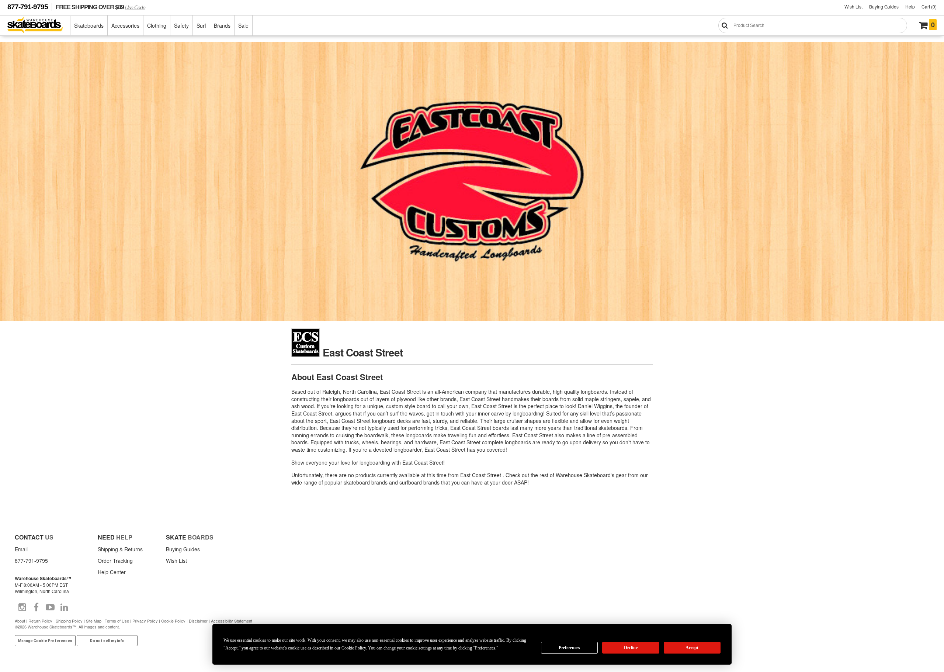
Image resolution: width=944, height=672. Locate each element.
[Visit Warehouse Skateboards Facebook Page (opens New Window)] (36, 607)
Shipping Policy (69, 621)
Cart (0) (929, 6)
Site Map (93, 621)
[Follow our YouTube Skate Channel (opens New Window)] (50, 607)
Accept (692, 647)
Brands (222, 25)
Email (21, 549)
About (20, 621)
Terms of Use (117, 621)
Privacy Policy (145, 621)
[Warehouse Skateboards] (38, 25)
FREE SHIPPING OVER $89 (100, 7)
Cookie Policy (173, 621)
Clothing (156, 25)
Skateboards (89, 25)
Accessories (125, 25)
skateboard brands (366, 482)
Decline (631, 647)
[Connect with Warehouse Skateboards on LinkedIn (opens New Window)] (64, 607)
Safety (181, 25)
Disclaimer (198, 621)
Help (910, 6)
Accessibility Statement (231, 621)
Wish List (853, 6)
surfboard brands (419, 482)
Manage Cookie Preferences (45, 641)
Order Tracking (115, 560)
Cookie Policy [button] (353, 648)
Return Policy (40, 621)
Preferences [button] (485, 648)
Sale (243, 25)
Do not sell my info (107, 641)
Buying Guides (884, 6)
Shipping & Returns (120, 549)
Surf (201, 25)
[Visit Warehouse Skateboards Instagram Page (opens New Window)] (22, 607)
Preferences (569, 647)
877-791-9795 (27, 7)
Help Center (112, 572)
